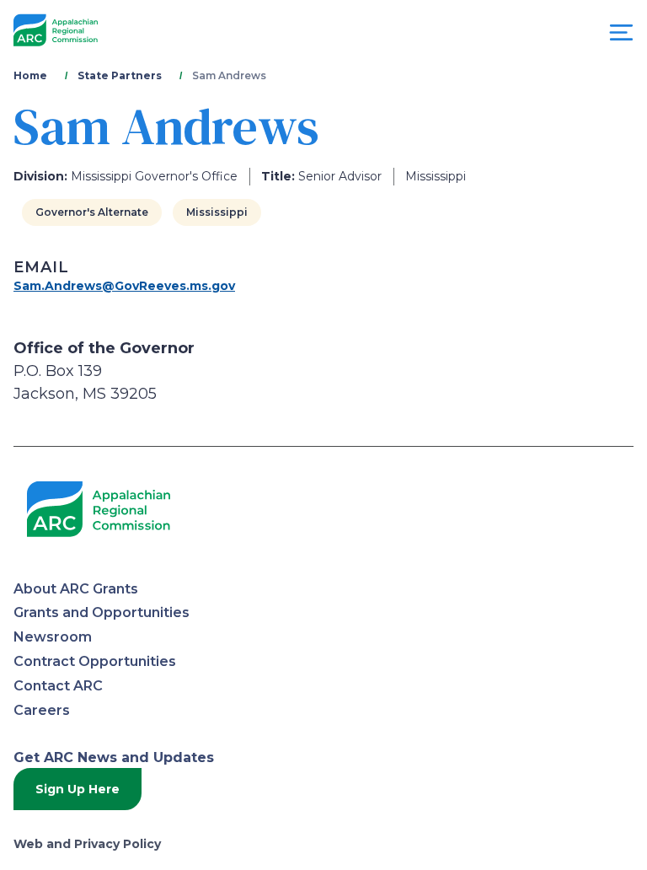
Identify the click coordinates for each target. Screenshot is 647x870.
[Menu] (621, 36)
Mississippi (217, 212)
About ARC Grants (75, 589)
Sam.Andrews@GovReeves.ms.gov (124, 285)
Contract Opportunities (94, 661)
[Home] (55, 30)
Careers (41, 710)
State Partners (120, 75)
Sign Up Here (77, 789)
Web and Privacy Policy (87, 843)
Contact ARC (58, 686)
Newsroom (52, 637)
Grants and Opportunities (101, 612)
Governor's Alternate (91, 212)
